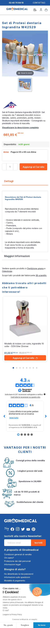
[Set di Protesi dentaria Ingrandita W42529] (25, 85)
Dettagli (8, 181)
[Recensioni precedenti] (4, 416)
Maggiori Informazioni (17, 256)
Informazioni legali (12, 564)
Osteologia (7, 271)
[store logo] (17, 10)
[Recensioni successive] (46, 416)
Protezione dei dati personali (17, 561)
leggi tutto (13, 418)
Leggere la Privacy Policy (12, 614)
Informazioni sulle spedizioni (17, 577)
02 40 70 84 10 (16, 3)
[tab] (25, 182)
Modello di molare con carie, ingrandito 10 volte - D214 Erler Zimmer (24, 345)
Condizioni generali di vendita (18, 554)
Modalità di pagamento (14, 580)
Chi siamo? (9, 558)
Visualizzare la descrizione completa (20, 127)
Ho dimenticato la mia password (18, 574)
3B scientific (41, 275)
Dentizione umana (35, 268)
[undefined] (44, 394)
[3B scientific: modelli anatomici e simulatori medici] (25, 105)
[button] (13, 367)
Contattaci (39, 3)
